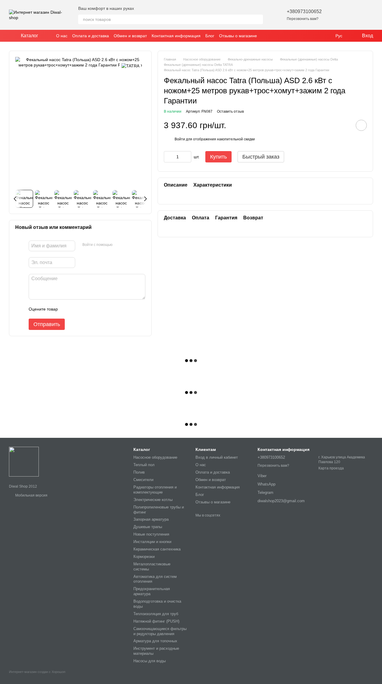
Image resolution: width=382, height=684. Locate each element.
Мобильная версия (30, 495)
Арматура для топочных (155, 641)
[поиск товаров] (258, 19)
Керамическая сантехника (157, 549)
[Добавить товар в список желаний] (361, 125)
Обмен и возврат (130, 35)
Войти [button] (180, 139)
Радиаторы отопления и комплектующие (155, 489)
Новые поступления (151, 534)
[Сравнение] (353, 15)
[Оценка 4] (96, 309)
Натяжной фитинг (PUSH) (156, 621)
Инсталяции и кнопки (152, 541)
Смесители (143, 479)
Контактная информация (176, 35)
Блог (209, 35)
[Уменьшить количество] (168, 156)
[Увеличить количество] (187, 156)
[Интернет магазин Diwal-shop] (24, 461)
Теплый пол (144, 465)
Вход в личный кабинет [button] (216, 457)
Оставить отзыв (230, 111)
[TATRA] (130, 65)
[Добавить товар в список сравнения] (344, 125)
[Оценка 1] (68, 309)
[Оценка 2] (77, 309)
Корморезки (144, 556)
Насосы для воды (149, 661)
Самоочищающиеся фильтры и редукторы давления (160, 631)
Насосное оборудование (155, 457)
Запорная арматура (151, 519)
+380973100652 (304, 11)
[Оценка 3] (87, 309)
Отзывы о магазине (238, 35)
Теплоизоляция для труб (155, 614)
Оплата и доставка (90, 35)
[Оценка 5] (106, 309)
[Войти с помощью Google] (128, 245)
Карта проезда (331, 468)
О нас (61, 35)
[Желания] (337, 15)
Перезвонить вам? (302, 19)
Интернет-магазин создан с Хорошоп (37, 672)
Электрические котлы (152, 499)
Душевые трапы (147, 527)
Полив (139, 472)
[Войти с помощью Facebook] (119, 245)
